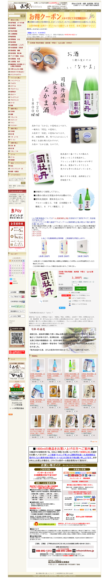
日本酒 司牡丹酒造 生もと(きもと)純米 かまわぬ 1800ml (89, 401)
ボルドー (13, 94)
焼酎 (11, 114)
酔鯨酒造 (13, 28)
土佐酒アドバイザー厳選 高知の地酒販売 (86, 5)
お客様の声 (83, 11)
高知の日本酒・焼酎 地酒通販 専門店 (85, 3)
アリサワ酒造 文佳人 (17, 56)
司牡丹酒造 (13, 31)
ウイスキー (13, 125)
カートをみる (32, 11)
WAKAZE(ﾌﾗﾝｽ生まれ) (17, 72)
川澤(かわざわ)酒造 (16, 69)
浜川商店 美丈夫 (15, 25)
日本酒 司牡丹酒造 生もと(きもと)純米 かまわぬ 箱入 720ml (37, 431)
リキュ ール (14, 151)
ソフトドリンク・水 (16, 168)
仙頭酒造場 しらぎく (17, 45)
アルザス (13, 83)
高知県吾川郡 (17, 404)
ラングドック (14, 97)
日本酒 (12, 111)
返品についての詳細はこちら (81, 295)
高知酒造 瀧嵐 (15, 50)
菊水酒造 (13, 42)
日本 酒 (12, 145)
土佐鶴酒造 (13, 34)
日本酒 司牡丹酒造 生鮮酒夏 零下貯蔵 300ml (37, 401)
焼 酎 (12, 134)
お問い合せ (72, 11)
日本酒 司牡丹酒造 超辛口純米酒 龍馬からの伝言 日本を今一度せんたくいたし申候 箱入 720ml (72, 403)
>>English (12, 321)
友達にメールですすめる (79, 304)
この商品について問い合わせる (81, 301)
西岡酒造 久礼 (15, 39)
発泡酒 (12, 160)
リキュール (13, 117)
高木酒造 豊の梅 (15, 53)
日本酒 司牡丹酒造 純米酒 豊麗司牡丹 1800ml (54, 431)
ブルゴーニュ (14, 89)
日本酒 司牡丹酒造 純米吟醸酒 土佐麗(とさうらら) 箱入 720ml (72, 375)
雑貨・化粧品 (14, 171)
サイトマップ (95, 11)
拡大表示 (45, 301)
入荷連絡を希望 (80, 288)
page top (94, 441)
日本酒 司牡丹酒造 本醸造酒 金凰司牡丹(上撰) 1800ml (54, 401)
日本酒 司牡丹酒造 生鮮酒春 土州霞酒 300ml (54, 375)
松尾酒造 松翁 (15, 59)
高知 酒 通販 (31, 39)
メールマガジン (16, 175)
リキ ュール (14, 137)
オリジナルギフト (15, 74)
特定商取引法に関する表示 (65, 573)
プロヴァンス (14, 100)
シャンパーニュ (15, 80)
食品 (11, 166)
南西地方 (13, 91)
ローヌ (12, 103)
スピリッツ (13, 120)
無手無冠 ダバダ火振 (17, 22)
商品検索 (11, 14)
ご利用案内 (61, 11)
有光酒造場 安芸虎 (16, 47)
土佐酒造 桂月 (15, 61)
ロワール (13, 86)
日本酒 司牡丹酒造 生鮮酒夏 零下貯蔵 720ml (89, 375)
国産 (11, 105)
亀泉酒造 (13, 36)
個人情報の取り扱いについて (45, 573)
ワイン (12, 122)
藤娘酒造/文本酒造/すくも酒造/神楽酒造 (18, 65)
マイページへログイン (47, 11)
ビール (12, 157)
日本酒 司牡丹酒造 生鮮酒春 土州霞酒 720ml (37, 375)
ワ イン (12, 139)
